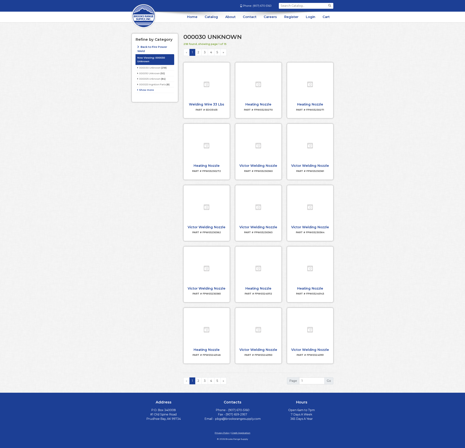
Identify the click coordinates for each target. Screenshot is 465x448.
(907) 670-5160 (262, 5)
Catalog (211, 17)
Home (192, 17)
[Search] (330, 5)
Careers (270, 17)
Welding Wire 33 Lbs (206, 104)
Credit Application (240, 432)
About (230, 17)
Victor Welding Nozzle (258, 166)
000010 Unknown (149, 73)
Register (291, 17)
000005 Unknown (149, 78)
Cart (326, 17)
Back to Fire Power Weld (152, 49)
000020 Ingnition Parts (152, 84)
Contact (249, 17)
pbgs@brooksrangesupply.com (238, 419)
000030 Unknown (150, 67)
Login (310, 17)
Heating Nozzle (258, 104)
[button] (206, 84)
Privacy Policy (222, 432)
